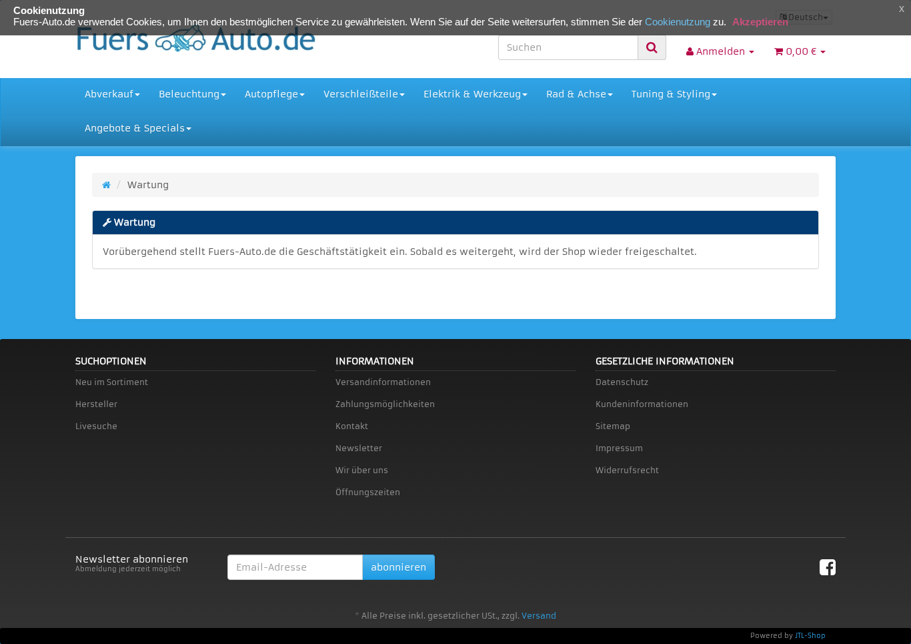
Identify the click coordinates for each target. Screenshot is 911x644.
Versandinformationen (383, 382)
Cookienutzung (677, 21)
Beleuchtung (189, 94)
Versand (539, 616)
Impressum (619, 448)
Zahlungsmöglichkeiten (385, 404)
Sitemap (613, 426)
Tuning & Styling (671, 94)
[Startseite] (106, 185)
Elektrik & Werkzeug (472, 94)
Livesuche (96, 426)
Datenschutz (622, 382)
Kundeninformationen (642, 404)
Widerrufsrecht (627, 470)
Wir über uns (361, 470)
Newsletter (358, 448)
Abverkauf (109, 94)
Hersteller (96, 404)
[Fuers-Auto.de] (195, 38)
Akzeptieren (760, 21)
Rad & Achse (576, 94)
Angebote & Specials (135, 128)
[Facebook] (828, 567)
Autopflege (271, 94)
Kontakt (351, 426)
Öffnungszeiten (367, 492)
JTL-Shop (810, 635)
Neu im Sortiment (111, 382)
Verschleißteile (360, 94)
